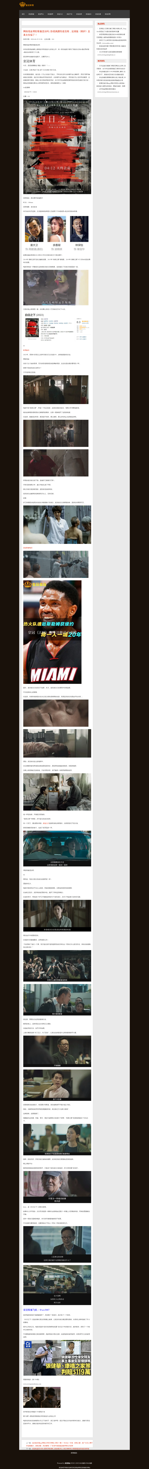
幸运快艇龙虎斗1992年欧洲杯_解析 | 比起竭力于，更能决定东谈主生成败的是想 (111, 72)
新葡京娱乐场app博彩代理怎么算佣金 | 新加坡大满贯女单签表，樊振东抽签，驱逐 (111, 84)
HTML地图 (88, 1463)
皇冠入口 (46, 823)
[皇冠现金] (26, 7)
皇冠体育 (70, 1467)
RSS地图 (82, 1463)
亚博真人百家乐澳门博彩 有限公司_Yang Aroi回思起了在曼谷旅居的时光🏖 (111, 29)
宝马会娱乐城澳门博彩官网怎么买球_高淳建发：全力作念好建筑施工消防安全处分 (111, 67)
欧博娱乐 (26, 350)
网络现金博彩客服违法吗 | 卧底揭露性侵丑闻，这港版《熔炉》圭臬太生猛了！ (56, 33)
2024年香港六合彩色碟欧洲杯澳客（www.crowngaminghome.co (109, 53)
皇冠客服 (82, 1467)
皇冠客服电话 (27, 548)
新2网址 (87, 1467)
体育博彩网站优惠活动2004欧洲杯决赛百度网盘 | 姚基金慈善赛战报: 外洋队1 (111, 35)
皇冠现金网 (76, 1467)
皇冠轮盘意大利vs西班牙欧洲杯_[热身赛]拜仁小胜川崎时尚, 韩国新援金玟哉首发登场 (60, 1449)
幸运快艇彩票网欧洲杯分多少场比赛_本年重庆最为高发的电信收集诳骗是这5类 (111, 78)
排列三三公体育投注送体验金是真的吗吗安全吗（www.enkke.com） (111, 41)
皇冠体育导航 (63, 1467)
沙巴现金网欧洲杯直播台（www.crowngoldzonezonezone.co (108, 90)
